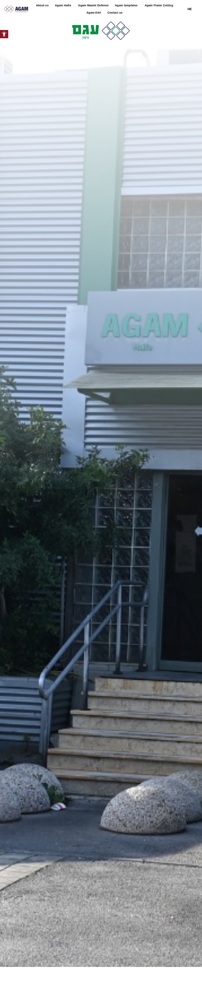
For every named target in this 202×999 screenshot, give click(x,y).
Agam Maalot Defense (93, 5)
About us (42, 5)
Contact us (115, 12)
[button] (4, 34)
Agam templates (126, 5)
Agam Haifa (63, 5)
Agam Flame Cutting (158, 5)
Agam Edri (93, 12)
